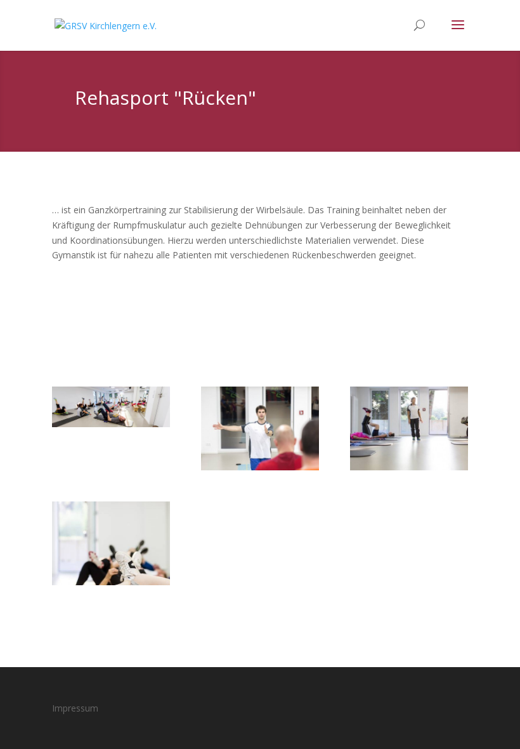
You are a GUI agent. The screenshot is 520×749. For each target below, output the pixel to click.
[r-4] (111, 424)
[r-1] (111, 582)
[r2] (409, 467)
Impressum (75, 708)
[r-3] (260, 467)
